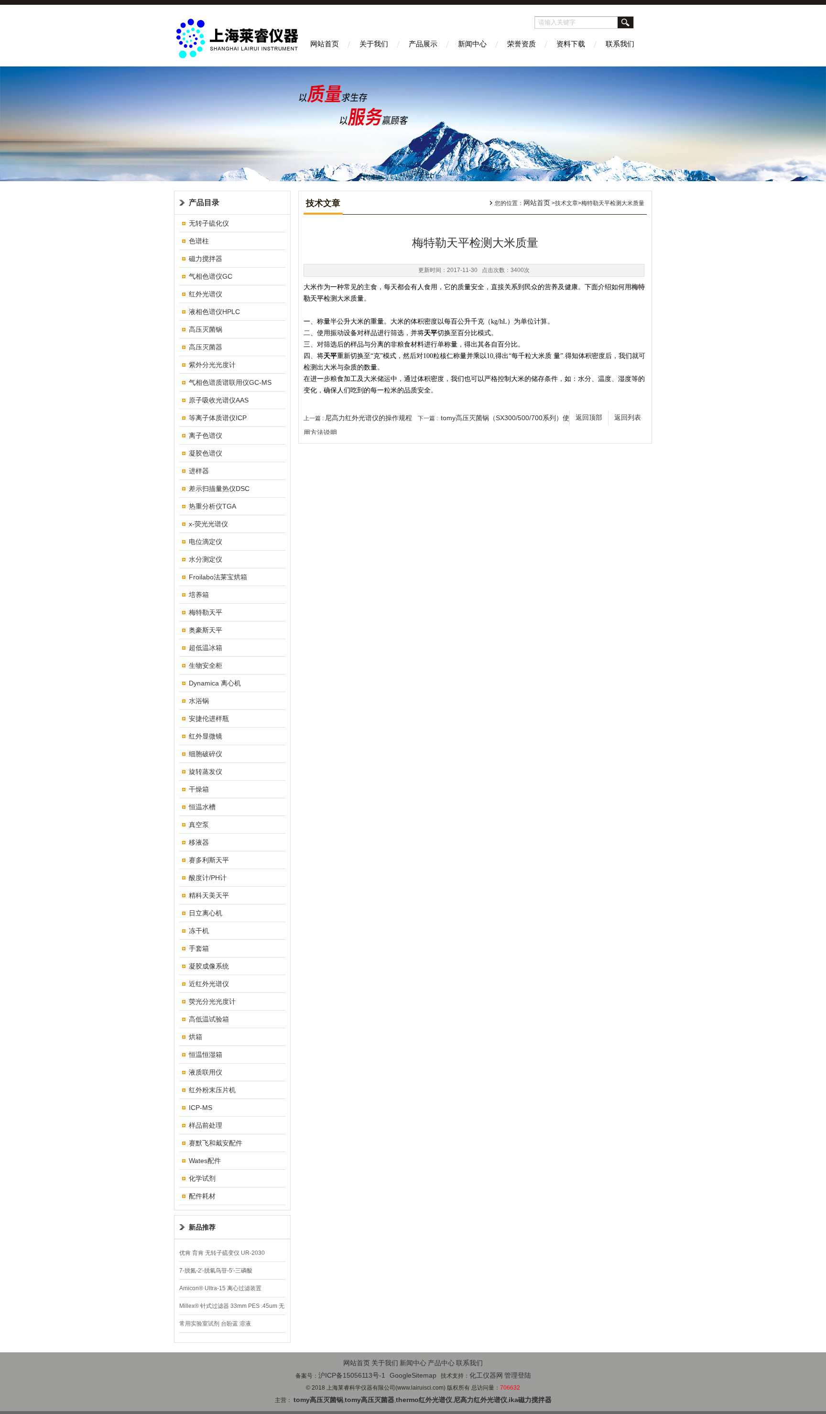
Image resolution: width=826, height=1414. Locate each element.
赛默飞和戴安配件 (215, 1143)
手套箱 (199, 948)
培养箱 (199, 594)
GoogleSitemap (413, 1375)
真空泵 (199, 824)
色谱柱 (199, 241)
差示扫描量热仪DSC (219, 488)
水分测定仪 (205, 559)
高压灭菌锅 (205, 329)
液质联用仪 (205, 1072)
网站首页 (324, 44)
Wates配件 (205, 1160)
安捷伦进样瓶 (209, 718)
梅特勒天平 (205, 612)
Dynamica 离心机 (215, 683)
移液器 (199, 842)
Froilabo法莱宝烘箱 (218, 577)
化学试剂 (202, 1178)
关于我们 (373, 44)
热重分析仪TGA (212, 506)
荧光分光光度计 (212, 1001)
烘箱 (195, 1037)
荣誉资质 (521, 44)
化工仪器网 (486, 1375)
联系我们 (620, 44)
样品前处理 (205, 1125)
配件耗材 (202, 1196)
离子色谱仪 (205, 435)
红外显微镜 (205, 736)
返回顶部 (589, 417)
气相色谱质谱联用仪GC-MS (230, 382)
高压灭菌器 (205, 347)
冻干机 (199, 931)
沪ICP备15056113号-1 (351, 1375)
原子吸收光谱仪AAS (219, 400)
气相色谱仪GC (210, 276)
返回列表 (627, 417)
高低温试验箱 (209, 1019)
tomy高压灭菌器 (369, 1399)
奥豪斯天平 (205, 630)
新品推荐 (202, 1227)
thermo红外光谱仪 (424, 1399)
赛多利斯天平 (209, 860)
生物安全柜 (205, 665)
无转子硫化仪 (209, 223)
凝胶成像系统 (209, 966)
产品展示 (423, 44)
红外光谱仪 (205, 294)
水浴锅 (199, 701)
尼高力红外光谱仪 (480, 1399)
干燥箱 (199, 789)
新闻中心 (472, 44)
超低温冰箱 (205, 648)
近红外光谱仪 (209, 984)
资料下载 (570, 44)
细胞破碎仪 (205, 754)
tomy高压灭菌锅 (318, 1399)
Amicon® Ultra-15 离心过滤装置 (220, 1288)
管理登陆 (517, 1375)
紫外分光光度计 (212, 365)
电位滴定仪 (205, 541)
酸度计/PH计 (208, 877)
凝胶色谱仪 (205, 453)
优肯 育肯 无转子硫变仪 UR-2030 (222, 1253)
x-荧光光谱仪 (208, 524)
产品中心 (441, 1363)
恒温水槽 (202, 807)
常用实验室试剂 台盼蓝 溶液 (215, 1323)
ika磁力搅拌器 (530, 1399)
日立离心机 (205, 913)
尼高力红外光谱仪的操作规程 (368, 418)
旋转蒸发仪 (205, 771)
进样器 (199, 471)
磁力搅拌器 (205, 258)
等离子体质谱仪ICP (218, 418)
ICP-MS (200, 1107)
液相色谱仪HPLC (214, 311)
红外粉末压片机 (212, 1090)
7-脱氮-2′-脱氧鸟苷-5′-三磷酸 (215, 1270)
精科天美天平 (209, 895)
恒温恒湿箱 (205, 1054)
